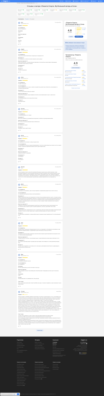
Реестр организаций (38, 345)
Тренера (28, 10)
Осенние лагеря (55, 369)
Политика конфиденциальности (58, 348)
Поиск (62, 1)
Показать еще (39, 330)
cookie (14, 394)
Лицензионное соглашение (40, 348)
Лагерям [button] (37, 340)
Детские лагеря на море (39, 364)
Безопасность (38, 14)
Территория (62, 10)
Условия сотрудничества (39, 343)
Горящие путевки (20, 343)
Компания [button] (55, 340)
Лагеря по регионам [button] (39, 362)
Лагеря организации (75, 67)
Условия (36, 10)
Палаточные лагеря (20, 382)
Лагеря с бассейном (20, 377)
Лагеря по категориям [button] (21, 362)
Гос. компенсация (20, 347)
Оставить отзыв (79, 36)
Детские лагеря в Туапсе (39, 375)
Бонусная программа (21, 345)
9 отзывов (84, 71)
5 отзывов (84, 78)
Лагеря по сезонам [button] (56, 362)
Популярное (76, 1)
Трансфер (80, 10)
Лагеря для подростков (21, 383)
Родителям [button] (20, 340)
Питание (44, 10)
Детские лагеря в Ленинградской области (42, 370)
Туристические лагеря (21, 380)
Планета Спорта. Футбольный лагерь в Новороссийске (75, 84)
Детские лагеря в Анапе (39, 372)
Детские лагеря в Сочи (39, 374)
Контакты (55, 343)
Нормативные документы (39, 347)
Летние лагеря (55, 364)
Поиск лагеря (19, 342)
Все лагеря (69, 1)
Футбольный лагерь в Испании (71, 80)
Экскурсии (20, 14)
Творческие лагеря (20, 367)
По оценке (32, 19)
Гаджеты (29, 14)
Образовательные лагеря (21, 370)
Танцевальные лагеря (21, 372)
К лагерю (71, 36)
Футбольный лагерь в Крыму (70, 70)
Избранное (94, 1)
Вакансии (54, 345)
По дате (26, 19)
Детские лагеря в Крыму (39, 369)
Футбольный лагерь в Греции (70, 74)
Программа (53, 10)
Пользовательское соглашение (58, 350)
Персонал (20, 10)
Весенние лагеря (56, 367)
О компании (55, 342)
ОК (18, 394)
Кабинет (100, 1)
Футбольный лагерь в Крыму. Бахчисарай (73, 77)
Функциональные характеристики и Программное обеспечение (59, 356)
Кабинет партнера (38, 342)
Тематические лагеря (21, 369)
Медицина (72, 10)
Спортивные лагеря (20, 364)
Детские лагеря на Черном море (41, 377)
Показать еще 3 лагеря (76, 88)
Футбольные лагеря (20, 374)
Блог (18, 348)
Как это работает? (85, 1)
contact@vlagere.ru (83, 342)
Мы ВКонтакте (83, 343)
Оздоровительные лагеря (21, 378)
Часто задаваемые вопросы (22, 350)
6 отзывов (84, 75)
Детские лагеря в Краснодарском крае (42, 367)
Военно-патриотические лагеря (22, 375)
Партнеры (54, 347)
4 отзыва (83, 82)
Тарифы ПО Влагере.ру (57, 353)
